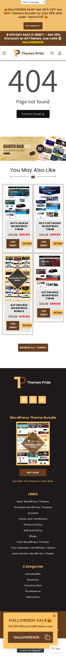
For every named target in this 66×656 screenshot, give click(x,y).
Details (27, 243)
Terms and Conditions (33, 518)
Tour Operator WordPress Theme (33, 547)
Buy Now (33, 472)
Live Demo (13, 243)
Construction (33, 585)
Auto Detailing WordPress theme (50, 226)
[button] (4, 53)
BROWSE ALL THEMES (33, 347)
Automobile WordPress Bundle (19, 308)
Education (33, 596)
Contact (33, 513)
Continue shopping (33, 113)
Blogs (33, 536)
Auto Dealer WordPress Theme (19, 226)
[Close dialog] (54, 616)
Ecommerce (33, 591)
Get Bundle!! (33, 25)
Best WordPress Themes (33, 501)
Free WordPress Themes (33, 541)
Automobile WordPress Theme (50, 295)
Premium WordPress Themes (33, 507)
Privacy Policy (33, 524)
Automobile (33, 573)
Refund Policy (33, 530)
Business (33, 579)
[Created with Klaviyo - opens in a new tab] (30, 651)
